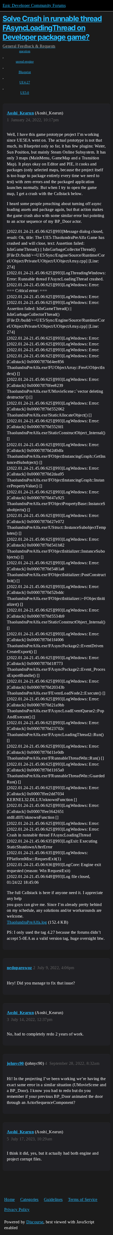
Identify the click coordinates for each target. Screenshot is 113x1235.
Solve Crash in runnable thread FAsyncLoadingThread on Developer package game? (52, 27)
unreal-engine (25, 61)
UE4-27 (24, 82)
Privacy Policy (16, 1209)
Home (9, 1199)
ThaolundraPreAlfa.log (27, 922)
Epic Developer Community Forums (34, 5)
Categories (29, 1199)
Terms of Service (82, 1199)
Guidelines (53, 1199)
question (24, 51)
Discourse (35, 1222)
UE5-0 (24, 93)
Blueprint (25, 72)
